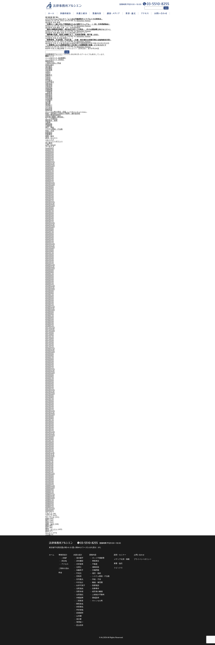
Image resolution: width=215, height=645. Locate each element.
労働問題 (48, 126)
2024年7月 (49, 190)
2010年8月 (49, 477)
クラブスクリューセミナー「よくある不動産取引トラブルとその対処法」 (74, 19)
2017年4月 (49, 341)
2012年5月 (49, 444)
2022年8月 (49, 230)
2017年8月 (49, 334)
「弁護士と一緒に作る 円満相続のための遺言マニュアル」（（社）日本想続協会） (77, 24)
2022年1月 (49, 242)
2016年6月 (49, 359)
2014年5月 (49, 402)
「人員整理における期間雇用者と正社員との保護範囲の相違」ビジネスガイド (75, 45)
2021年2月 (49, 261)
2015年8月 (49, 376)
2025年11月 (49, 164)
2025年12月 (50, 162)
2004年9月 (49, 510)
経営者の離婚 (97, 591)
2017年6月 (49, 338)
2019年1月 (49, 305)
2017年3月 (49, 343)
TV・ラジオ (49, 517)
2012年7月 (49, 441)
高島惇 (48, 79)
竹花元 (48, 77)
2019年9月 (49, 291)
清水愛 (48, 103)
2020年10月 (50, 268)
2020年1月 (49, 284)
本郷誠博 (48, 89)
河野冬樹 (48, 86)
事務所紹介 (49, 61)
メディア (48, 515)
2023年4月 (49, 216)
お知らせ (48, 514)
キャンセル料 (97, 601)
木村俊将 (48, 70)
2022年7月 (49, 232)
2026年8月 (49, 148)
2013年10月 (50, 414)
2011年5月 (49, 465)
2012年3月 (49, 448)
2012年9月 (49, 437)
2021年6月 (49, 254)
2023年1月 (49, 221)
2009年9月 (49, 489)
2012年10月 (50, 435)
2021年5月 (49, 256)
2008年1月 (49, 507)
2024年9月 (49, 187)
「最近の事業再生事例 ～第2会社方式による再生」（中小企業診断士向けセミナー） (78, 29)
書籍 (47, 526)
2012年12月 (50, 432)
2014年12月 (50, 390)
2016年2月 (49, 366)
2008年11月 (49, 496)
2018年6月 (49, 317)
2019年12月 (50, 286)
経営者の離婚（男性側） (54, 117)
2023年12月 (50, 202)
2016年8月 (49, 355)
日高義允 (48, 80)
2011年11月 (49, 454)
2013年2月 (49, 428)
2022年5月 (49, 235)
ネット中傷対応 (51, 119)
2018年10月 (50, 310)
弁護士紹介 (49, 65)
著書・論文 (49, 136)
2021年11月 (49, 246)
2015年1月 (49, 388)
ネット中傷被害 (98, 558)
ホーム (51, 555)
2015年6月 (49, 380)
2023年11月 (49, 204)
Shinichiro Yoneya (83, 21)
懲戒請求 (95, 598)
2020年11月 (49, 267)
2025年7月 (49, 171)
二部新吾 (48, 93)
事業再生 (95, 561)
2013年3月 (49, 427)
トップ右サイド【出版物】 (55, 58)
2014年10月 (50, 394)
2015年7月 (49, 378)
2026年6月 (49, 152)
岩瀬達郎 (48, 100)
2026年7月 (49, 150)
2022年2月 (49, 240)
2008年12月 (50, 494)
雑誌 (47, 521)
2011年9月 (49, 458)
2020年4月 (49, 279)
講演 (47, 531)
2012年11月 (49, 434)
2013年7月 (49, 420)
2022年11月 (49, 225)
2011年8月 (49, 460)
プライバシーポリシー (54, 141)
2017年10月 (50, 331)
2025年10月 (50, 166)
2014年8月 (49, 397)
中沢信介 (48, 107)
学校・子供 (49, 131)
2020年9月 (49, 270)
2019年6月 (49, 296)
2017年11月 (49, 329)
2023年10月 (50, 206)
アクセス (64, 564)
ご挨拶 (64, 558)
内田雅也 (48, 96)
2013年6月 (49, 421)
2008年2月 (49, 505)
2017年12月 (50, 327)
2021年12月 (50, 244)
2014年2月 (49, 407)
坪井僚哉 (48, 98)
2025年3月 (49, 178)
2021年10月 (50, 247)
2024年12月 (50, 183)
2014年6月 (49, 401)
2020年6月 (49, 275)
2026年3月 (49, 157)
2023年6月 (49, 213)
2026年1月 (49, 160)
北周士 (48, 72)
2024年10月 (50, 185)
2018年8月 (49, 314)
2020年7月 (49, 274)
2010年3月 (49, 482)
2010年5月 (49, 479)
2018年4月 (49, 321)
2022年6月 (49, 234)
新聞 (47, 519)
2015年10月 (50, 373)
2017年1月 (49, 347)
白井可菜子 (49, 82)
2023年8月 (49, 209)
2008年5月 (49, 503)
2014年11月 (49, 392)
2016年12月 (50, 348)
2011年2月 (49, 470)
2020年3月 (49, 280)
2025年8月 (49, 169)
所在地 (64, 561)
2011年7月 (49, 461)
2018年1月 (49, 326)
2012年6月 (49, 442)
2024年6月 (49, 192)
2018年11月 (49, 308)
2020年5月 (49, 277)
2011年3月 (49, 468)
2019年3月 (49, 301)
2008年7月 (49, 500)
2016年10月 (50, 352)
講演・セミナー (51, 138)
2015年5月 (49, 381)
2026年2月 (49, 159)
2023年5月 (49, 214)
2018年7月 (49, 315)
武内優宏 (48, 68)
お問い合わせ (50, 145)
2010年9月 (49, 475)
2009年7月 (49, 491)
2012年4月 (49, 446)
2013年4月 (49, 425)
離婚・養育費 (97, 582)
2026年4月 (49, 155)
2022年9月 (49, 228)
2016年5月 (49, 361)
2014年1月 (49, 409)
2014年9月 (49, 395)
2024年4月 (49, 195)
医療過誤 (48, 133)
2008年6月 (49, 501)
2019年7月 (49, 294)
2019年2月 (49, 303)
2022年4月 (49, 237)
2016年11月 (49, 350)
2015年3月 (49, 385)
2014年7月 (49, 399)
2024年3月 (49, 197)
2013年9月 (49, 416)
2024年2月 (49, 199)
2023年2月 (49, 220)
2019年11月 (49, 287)
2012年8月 (49, 439)
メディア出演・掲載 (122, 559)
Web (47, 522)
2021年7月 (49, 253)
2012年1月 (49, 451)
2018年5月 (49, 319)
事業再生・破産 (51, 120)
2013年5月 (49, 423)
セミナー (48, 533)
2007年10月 (50, 508)
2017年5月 (49, 340)
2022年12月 (50, 223)
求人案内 (48, 143)
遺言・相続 (49, 127)
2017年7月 (49, 336)
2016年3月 (49, 364)
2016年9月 (49, 354)
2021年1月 (49, 263)
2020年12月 (50, 265)
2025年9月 (49, 167)
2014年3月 (49, 406)
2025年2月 (49, 180)
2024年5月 (49, 193)
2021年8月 (49, 251)
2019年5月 (49, 298)
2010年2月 (49, 484)
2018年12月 (50, 307)
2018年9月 (49, 312)
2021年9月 (49, 249)
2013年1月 (49, 430)
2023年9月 (49, 207)
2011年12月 (49, 453)
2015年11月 (49, 371)
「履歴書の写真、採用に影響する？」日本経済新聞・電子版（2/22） (72, 35)
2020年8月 (49, 272)
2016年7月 (49, 357)
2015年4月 (49, 383)
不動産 (48, 122)
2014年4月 (49, 404)
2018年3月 (49, 322)
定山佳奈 (48, 108)
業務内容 (48, 110)
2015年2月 (49, 387)
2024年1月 (49, 200)
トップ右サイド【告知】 (54, 60)
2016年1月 (49, 367)
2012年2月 (49, 449)
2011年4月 (49, 467)
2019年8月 (49, 293)
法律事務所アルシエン (54, 54)
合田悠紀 (48, 87)
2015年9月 (49, 374)
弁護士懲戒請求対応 (53, 115)
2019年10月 (50, 289)
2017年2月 (49, 345)
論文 (47, 528)
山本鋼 (48, 101)
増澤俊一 (48, 105)
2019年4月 (49, 300)
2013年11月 (49, 413)
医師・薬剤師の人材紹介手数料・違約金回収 (62, 113)
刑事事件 (48, 134)
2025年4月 (49, 176)
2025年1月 (49, 181)
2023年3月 (49, 218)
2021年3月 (49, 260)
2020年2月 (49, 282)
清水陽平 (48, 66)
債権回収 (48, 124)
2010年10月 (50, 474)
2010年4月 (49, 481)
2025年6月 (49, 173)
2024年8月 (49, 188)
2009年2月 (49, 493)
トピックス (49, 140)
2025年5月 (49, 174)
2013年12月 (50, 411)
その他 (48, 535)
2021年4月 (49, 258)
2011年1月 (49, 472)
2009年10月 (50, 488)
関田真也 (48, 94)
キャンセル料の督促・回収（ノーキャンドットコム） (66, 112)
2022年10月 (50, 227)
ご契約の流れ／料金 (53, 63)
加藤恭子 (48, 75)
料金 (60, 573)
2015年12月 (50, 369)
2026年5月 (49, 153)
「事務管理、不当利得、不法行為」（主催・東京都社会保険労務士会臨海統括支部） (78, 40)
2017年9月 (49, 333)
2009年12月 (50, 486)
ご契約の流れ (64, 568)
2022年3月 (49, 239)
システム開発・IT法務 (54, 129)
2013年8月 (49, 418)
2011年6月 (49, 463)
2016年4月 (49, 362)
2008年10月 (50, 498)
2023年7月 (49, 211)
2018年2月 (49, 324)
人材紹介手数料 (98, 595)
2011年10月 (49, 456)
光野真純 (48, 84)
